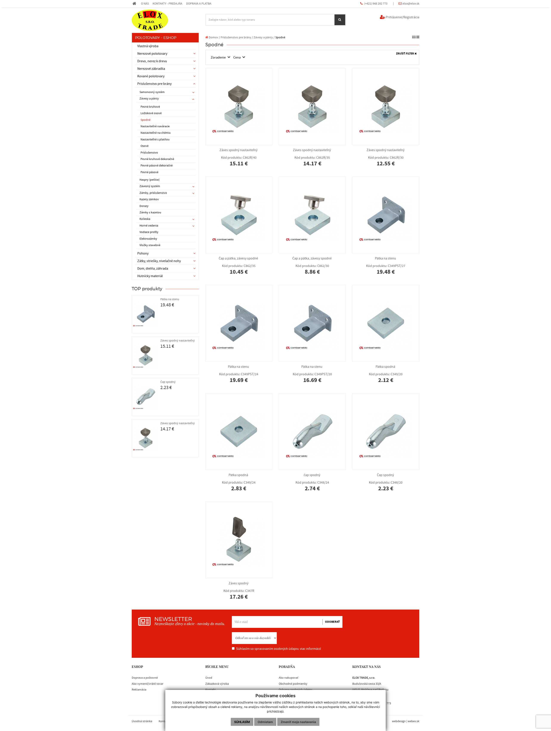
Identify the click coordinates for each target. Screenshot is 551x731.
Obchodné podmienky (293, 684)
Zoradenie (218, 57)
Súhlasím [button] (242, 722)
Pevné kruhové (150, 107)
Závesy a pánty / (264, 37)
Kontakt (210, 690)
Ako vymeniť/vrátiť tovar (147, 684)
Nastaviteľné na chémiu (156, 133)
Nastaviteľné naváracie (155, 126)
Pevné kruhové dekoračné (157, 159)
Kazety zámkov (149, 199)
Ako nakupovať (288, 678)
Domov (213, 37)
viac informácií (310, 649)
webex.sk (413, 721)
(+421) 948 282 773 (376, 4)
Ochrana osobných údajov (295, 690)
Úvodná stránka (142, 721)
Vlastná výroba (147, 46)
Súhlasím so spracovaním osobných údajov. (278, 649)
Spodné (145, 120)
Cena (237, 57)
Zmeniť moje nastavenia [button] (298, 722)
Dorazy (144, 206)
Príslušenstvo (149, 153)
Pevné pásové (149, 172)
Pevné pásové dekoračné (157, 166)
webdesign (399, 721)
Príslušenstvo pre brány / (237, 37)
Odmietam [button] (265, 722)
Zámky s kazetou (150, 212)
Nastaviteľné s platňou (155, 139)
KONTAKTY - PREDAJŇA (167, 4)
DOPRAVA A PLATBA (198, 4)
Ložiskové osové (151, 113)
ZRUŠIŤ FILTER (405, 54)
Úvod (208, 678)
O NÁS (145, 4)
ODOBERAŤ (332, 622)
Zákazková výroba (217, 684)
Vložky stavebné (149, 245)
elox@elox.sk (410, 4)
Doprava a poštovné (145, 678)
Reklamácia (139, 690)
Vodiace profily (148, 232)
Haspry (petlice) (149, 180)
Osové (145, 146)
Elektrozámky (148, 239)
